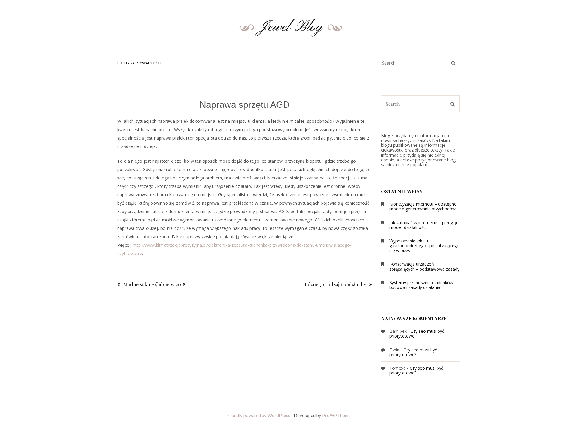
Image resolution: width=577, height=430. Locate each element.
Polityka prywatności (139, 63)
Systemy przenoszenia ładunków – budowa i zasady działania (423, 285)
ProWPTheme (336, 415)
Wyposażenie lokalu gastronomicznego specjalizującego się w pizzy (424, 245)
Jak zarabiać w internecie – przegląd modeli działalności (424, 225)
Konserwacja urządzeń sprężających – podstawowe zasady (424, 266)
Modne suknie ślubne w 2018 (154, 284)
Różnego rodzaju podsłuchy (335, 284)
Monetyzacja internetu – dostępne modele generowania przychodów (422, 206)
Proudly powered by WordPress (258, 415)
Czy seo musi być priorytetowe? (416, 333)
